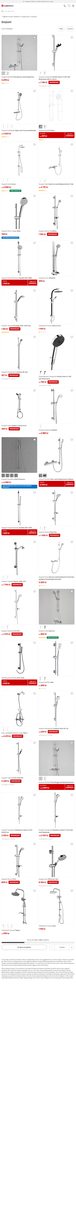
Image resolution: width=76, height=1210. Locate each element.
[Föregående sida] (51, 947)
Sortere (70, 29)
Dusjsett (34, 17)
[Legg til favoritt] (34, 37)
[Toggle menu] (73, 5)
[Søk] (2, 11)
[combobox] (61, 947)
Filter (61, 29)
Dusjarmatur (25, 17)
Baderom (17, 17)
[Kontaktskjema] (65, 6)
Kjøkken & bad (8, 17)
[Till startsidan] (7, 6)
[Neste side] (71, 947)
